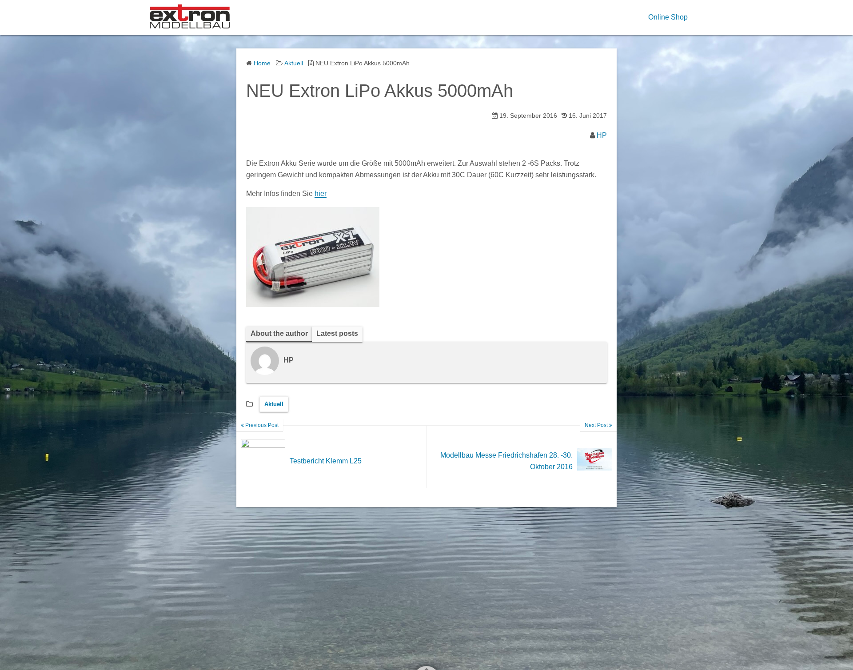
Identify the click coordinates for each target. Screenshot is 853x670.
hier (321, 193)
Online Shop (668, 17)
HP (602, 135)
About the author (279, 333)
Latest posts (337, 333)
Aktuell (273, 404)
